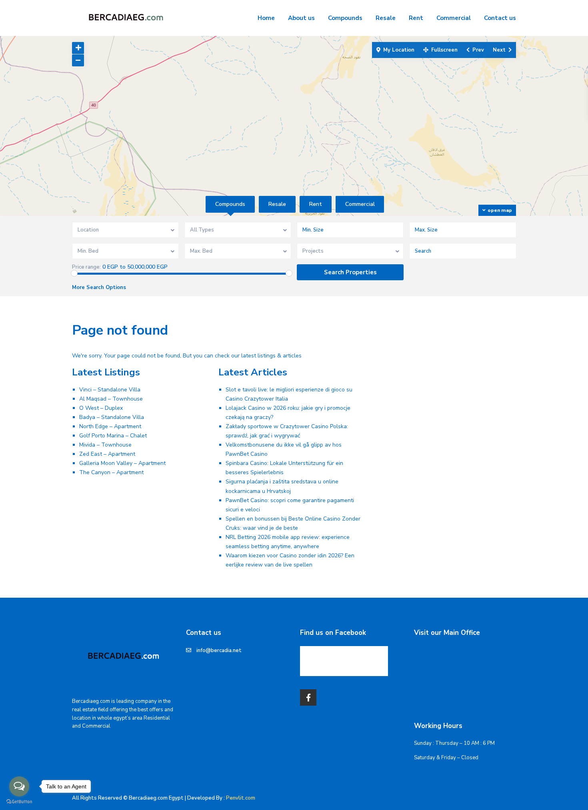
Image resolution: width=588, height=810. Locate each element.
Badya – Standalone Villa (111, 417)
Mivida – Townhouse (105, 445)
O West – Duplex (101, 408)
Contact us (500, 18)
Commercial (453, 18)
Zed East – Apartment (107, 454)
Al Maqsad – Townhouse (111, 399)
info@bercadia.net (219, 650)
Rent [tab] (315, 204)
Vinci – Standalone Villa (109, 389)
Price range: (86, 267)
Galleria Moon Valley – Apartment (122, 463)
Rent (416, 18)
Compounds (345, 18)
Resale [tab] (277, 204)
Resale (386, 18)
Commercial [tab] (360, 204)
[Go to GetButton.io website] (19, 801)
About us (301, 18)
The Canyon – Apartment (111, 472)
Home (266, 18)
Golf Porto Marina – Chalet (113, 435)
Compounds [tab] (230, 204)
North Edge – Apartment (110, 426)
